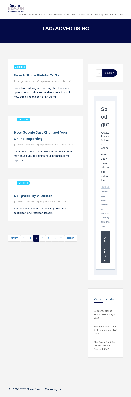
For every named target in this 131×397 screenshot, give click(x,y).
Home (22, 14)
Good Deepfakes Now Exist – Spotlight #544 (105, 314)
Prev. (15, 237)
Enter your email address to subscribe (105, 167)
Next (70, 237)
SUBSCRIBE (105, 247)
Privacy (109, 14)
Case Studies (54, 14)
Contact (120, 14)
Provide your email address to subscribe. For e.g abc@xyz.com (105, 209)
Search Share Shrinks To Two (38, 75)
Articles (20, 67)
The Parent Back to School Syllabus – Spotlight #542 (104, 345)
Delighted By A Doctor (33, 196)
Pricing (99, 14)
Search (109, 73)
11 (61, 237)
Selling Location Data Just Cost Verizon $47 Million (105, 330)
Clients (81, 14)
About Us (69, 14)
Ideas (90, 14)
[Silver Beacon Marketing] (16, 8)
